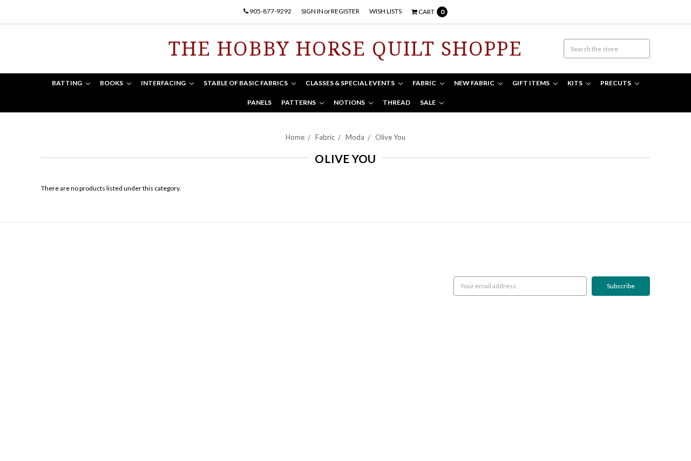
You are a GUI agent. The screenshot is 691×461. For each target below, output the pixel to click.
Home (295, 137)
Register (345, 11)
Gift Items (531, 83)
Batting (67, 83)
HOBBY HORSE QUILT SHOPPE (292, 330)
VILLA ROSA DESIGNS (278, 310)
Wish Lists (385, 11)
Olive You (390, 137)
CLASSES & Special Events (351, 83)
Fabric (424, 83)
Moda (355, 137)
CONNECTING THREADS (283, 300)
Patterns (299, 102)
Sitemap (52, 300)
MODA (257, 271)
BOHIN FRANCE (270, 339)
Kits (575, 83)
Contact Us (57, 281)
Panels (259, 102)
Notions (350, 102)
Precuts (616, 83)
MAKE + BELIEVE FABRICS (284, 291)
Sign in (312, 11)
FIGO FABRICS (268, 349)
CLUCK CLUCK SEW (276, 320)
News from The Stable (72, 291)
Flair (165, 427)
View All (258, 359)
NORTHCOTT (267, 261)
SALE (428, 102)
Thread (396, 102)
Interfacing (164, 83)
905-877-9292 (270, 11)
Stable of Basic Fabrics (246, 83)
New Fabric (475, 83)
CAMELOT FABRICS (275, 281)
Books (112, 83)
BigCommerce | (99, 427)
